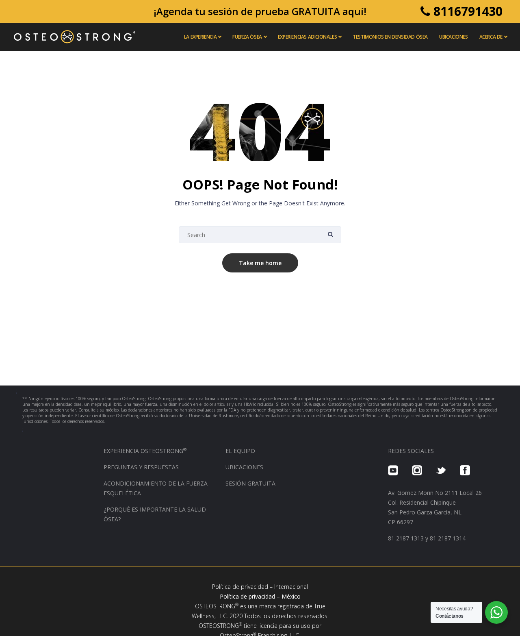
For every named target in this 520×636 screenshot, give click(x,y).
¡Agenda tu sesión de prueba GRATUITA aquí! (260, 11)
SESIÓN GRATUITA (250, 483)
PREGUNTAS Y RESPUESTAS (141, 467)
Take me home (260, 263)
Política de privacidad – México (260, 596)
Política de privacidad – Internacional (260, 586)
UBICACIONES (244, 467)
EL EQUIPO (240, 451)
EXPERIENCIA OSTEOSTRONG (145, 451)
